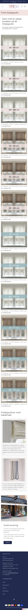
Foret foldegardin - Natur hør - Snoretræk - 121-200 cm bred (14, 186)
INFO (4, 594)
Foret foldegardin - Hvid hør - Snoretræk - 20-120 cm (12, 62)
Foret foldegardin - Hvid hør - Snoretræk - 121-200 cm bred (13, 93)
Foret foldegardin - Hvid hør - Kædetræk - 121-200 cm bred (13, 279)
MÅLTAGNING (6, 585)
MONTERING (5, 591)
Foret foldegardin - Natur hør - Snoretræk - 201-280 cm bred (14, 217)
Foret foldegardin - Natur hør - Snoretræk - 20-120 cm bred (13, 155)
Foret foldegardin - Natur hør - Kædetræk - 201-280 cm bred (14, 404)
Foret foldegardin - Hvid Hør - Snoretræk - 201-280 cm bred (14, 124)
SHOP (4, 582)
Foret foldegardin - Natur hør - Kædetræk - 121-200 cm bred (14, 373)
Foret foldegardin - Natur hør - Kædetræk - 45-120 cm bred (13, 342)
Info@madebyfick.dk (13, 572)
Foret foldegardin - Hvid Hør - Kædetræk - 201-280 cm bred (14, 310)
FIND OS (8, 542)
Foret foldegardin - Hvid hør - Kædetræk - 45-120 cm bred (13, 248)
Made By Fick (12, 607)
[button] (2, 6)
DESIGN (4, 588)
